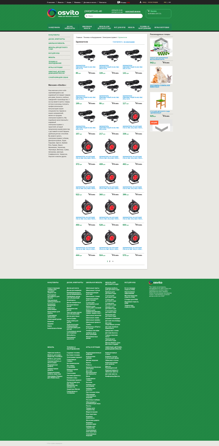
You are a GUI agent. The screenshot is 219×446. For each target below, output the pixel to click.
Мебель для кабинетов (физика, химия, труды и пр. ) (93, 311)
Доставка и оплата (90, 2)
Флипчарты (71, 300)
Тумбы (88, 324)
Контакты (102, 2)
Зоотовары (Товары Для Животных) (55, 377)
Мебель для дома (54, 359)
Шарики (50, 324)
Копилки (51, 321)
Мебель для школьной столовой (93, 307)
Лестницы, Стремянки (71, 366)
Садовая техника (73, 353)
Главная (79, 37)
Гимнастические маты (111, 336)
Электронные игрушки (91, 434)
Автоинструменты (74, 375)
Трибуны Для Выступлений (91, 333)
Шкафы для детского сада (110, 307)
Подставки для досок (72, 321)
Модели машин (91, 412)
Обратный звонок (133, 12)
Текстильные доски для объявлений (74, 313)
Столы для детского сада (110, 300)
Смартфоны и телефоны (72, 392)
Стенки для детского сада (110, 304)
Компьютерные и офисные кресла (111, 371)
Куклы (88, 363)
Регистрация (153, 2)
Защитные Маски (73, 389)
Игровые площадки (112, 318)
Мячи (88, 376)
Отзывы (123, 2)
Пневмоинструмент (74, 380)
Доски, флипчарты (57, 39)
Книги (50, 326)
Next (161, 129)
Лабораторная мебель (53, 369)
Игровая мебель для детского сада (112, 289)
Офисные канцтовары (52, 308)
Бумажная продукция (52, 304)
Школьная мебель (57, 43)
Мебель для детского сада (58, 48)
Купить (167, 62)
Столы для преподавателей (92, 303)
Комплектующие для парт (92, 293)
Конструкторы (91, 414)
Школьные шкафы (93, 320)
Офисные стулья (111, 360)
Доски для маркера (74, 290)
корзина (154, 11)
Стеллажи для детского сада (110, 311)
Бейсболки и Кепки (55, 328)
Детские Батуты (111, 333)
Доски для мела (73, 288)
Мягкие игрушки (92, 360)
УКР (169, 2)
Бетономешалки (73, 363)
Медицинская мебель (53, 365)
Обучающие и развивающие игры (93, 402)
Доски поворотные (74, 302)
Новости (60, 2)
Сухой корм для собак (58, 77)
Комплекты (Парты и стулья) (93, 327)
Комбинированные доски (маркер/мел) (74, 293)
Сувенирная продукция (52, 316)
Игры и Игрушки (55, 67)
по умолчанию (129, 42)
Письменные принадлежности (54, 301)
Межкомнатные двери (92, 337)
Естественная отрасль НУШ (130, 289)
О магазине (51, 2)
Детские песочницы (112, 321)
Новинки (77, 2)
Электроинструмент (110, 37)
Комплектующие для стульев (92, 299)
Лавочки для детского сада (110, 339)
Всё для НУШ (54, 53)
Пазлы (88, 406)
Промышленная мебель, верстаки (54, 373)
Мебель (52, 57)
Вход (144, 2)
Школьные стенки (93, 296)
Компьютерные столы (111, 353)
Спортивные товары (71, 360)
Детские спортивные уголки (112, 323)
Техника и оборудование (55, 62)
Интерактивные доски (73, 305)
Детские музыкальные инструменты (91, 372)
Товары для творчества (90, 409)
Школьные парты (92, 288)
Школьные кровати (93, 322)
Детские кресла (111, 374)
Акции (69, 2)
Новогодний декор (54, 319)
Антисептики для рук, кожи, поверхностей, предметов (73, 384)
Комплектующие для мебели (111, 363)
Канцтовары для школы (54, 312)
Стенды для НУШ (131, 299)
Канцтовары (54, 35)
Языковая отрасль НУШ (132, 302)
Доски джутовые (73, 316)
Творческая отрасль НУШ (130, 306)
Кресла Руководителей (111, 367)
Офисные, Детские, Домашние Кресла (57, 72)
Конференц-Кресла (112, 376)
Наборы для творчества (90, 427)
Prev (161, 40)
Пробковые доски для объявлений (73, 297)
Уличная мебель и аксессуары (54, 362)
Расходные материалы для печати (53, 296)
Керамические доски (72, 309)
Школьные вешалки (93, 315)
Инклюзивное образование (130, 292)
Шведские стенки (111, 330)
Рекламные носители (71, 338)
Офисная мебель (54, 353)
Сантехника (71, 373)
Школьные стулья (93, 290)
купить (92, 73)
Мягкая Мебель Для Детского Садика (112, 343)
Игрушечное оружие (90, 357)
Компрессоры (72, 378)
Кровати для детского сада (110, 292)
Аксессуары (71, 318)
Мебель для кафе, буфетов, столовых (55, 355)
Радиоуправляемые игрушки (93, 353)
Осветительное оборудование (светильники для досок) (73, 327)
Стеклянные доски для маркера (74, 332)
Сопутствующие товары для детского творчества (54, 290)
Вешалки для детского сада (110, 315)
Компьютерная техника (72, 370)
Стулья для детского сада (110, 296)
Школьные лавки (92, 318)
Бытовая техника (73, 355)
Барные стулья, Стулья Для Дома (112, 357)
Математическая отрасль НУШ (131, 296)
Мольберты (71, 335)
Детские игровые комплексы (111, 327)
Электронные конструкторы (91, 431)
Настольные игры (93, 392)
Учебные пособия (92, 330)
